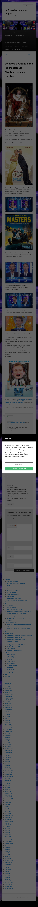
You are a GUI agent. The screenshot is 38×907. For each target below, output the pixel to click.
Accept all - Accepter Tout (19, 468)
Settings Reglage (19, 464)
